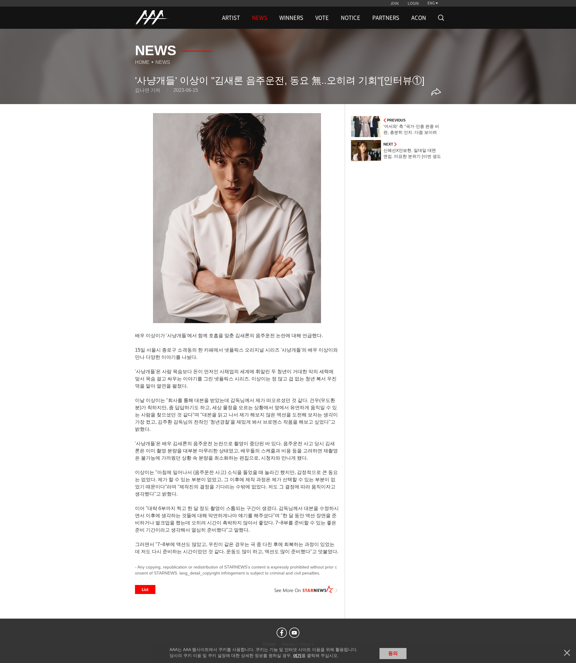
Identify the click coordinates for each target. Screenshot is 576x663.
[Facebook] (282, 633)
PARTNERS (385, 17)
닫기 (567, 653)
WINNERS (291, 17)
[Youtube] (294, 633)
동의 (393, 653)
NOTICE (350, 17)
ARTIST (231, 17)
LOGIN (413, 3)
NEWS (259, 17)
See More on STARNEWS (306, 589)
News (162, 62)
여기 (297, 655)
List (145, 589)
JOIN (394, 3)
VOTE (322, 17)
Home (142, 62)
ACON (418, 17)
